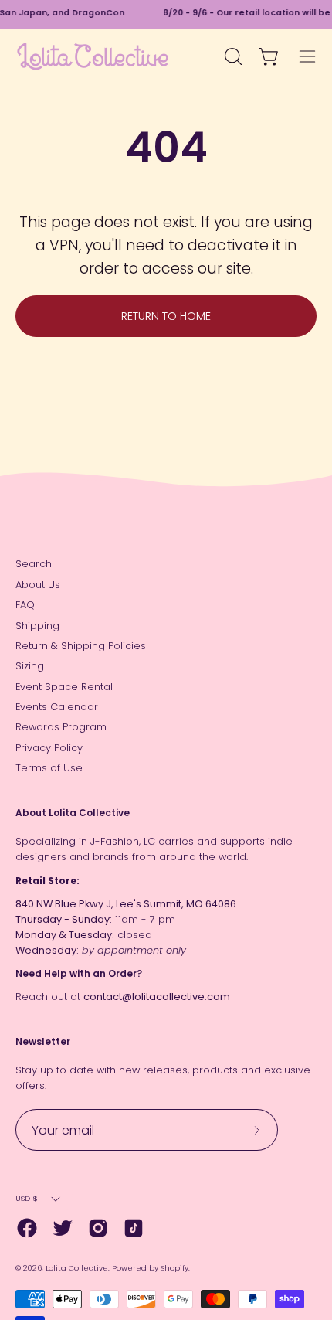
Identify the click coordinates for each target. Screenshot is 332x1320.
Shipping (37, 625)
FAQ (25, 604)
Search (33, 563)
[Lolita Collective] (92, 56)
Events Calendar (56, 706)
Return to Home (166, 316)
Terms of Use (49, 767)
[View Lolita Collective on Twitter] (62, 1228)
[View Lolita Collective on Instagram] (98, 1228)
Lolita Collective (77, 1268)
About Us (37, 584)
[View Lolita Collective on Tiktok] (133, 1228)
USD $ (26, 1198)
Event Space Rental (64, 686)
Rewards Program (61, 726)
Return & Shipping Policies (80, 645)
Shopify (174, 1268)
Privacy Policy (49, 747)
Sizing (29, 665)
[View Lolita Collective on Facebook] (27, 1228)
